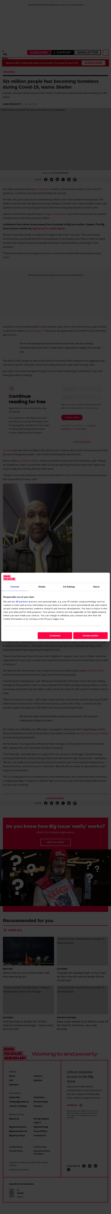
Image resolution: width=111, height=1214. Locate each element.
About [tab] (96, 586)
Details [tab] (42, 586)
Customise (55, 635)
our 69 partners (20, 601)
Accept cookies (90, 635)
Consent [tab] (14, 586)
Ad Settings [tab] (69, 586)
